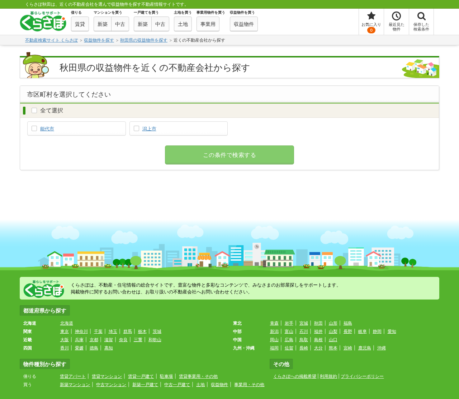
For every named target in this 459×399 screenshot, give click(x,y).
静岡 (377, 331)
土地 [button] (183, 24)
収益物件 (219, 384)
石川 (303, 331)
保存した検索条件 (421, 27)
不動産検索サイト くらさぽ (51, 40)
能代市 (47, 128)
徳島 (94, 348)
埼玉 (113, 331)
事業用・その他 (249, 384)
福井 (318, 331)
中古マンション (111, 384)
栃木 (142, 331)
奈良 (123, 339)
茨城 (157, 331)
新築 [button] (103, 24)
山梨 (333, 331)
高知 (108, 348)
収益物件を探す (99, 40)
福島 (348, 323)
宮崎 (348, 348)
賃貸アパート (73, 376)
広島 (289, 339)
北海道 (66, 323)
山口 (333, 339)
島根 (318, 339)
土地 (200, 384)
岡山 (274, 339)
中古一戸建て (177, 384)
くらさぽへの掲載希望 (294, 376)
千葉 (98, 331)
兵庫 (79, 339)
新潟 (274, 331)
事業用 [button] (208, 24)
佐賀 (289, 348)
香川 (64, 348)
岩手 (289, 323)
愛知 (392, 331)
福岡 (274, 348)
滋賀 (108, 339)
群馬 (127, 331)
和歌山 (154, 339)
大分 (318, 348)
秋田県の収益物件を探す (143, 40)
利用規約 (328, 376)
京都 (94, 339)
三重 (138, 339)
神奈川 (81, 331)
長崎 (303, 348)
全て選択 (51, 110)
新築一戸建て (145, 384)
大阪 (64, 339)
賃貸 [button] (80, 24)
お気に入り (371, 27)
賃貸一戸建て (141, 376)
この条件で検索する (229, 155)
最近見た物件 (396, 27)
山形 (333, 323)
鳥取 (303, 339)
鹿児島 (364, 348)
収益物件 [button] (244, 24)
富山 (289, 331)
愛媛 (79, 348)
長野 (348, 331)
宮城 (303, 323)
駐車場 (166, 376)
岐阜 (362, 331)
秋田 (318, 323)
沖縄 (381, 348)
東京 (64, 331)
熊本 (333, 348)
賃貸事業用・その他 (198, 376)
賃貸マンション (107, 376)
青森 (274, 323)
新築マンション (75, 384)
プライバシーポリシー (362, 376)
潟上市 (149, 128)
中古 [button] (120, 24)
